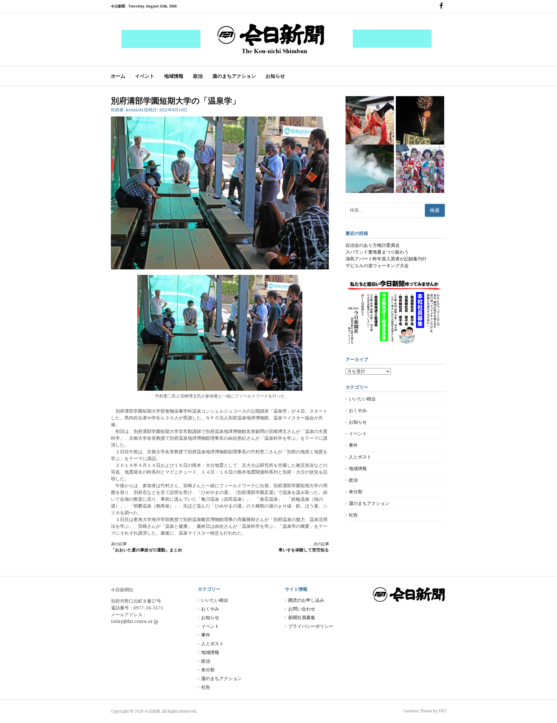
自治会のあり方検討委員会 (373, 245)
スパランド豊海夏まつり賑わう (377, 252)
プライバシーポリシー (310, 626)
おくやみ (358, 410)
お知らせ (275, 76)
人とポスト (360, 456)
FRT (442, 711)
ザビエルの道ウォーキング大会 (377, 265)
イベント (144, 76)
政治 (198, 76)
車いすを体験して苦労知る (303, 547)
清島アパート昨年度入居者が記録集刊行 (386, 258)
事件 (353, 445)
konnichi (134, 109)
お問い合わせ (301, 608)
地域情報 (173, 76)
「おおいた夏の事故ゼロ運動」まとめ (146, 547)
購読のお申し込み (306, 600)
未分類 (355, 491)
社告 (353, 514)
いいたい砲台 (362, 398)
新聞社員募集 (301, 617)
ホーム (118, 76)
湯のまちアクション (234, 76)
